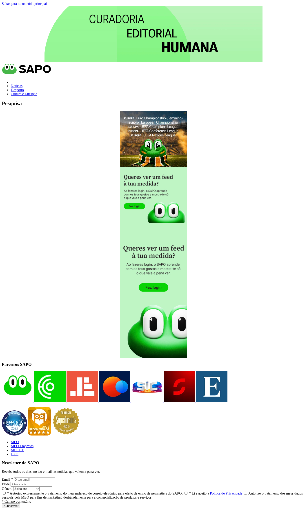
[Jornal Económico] (82, 401)
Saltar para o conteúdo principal (24, 4)
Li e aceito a (216, 493)
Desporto (17, 90)
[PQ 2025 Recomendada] (40, 434)
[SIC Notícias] (179, 401)
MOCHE (17, 450)
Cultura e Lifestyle (24, 94)
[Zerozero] (114, 401)
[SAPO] (17, 401)
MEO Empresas (22, 446)
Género (7, 488)
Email (7, 479)
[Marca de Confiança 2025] (15, 434)
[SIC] (146, 401)
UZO (14, 454)
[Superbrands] (66, 434)
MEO (15, 442)
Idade (6, 484)
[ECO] (49, 401)
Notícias (16, 86)
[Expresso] (211, 401)
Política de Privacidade (226, 493)
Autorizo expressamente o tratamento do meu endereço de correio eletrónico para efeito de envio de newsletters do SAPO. (95, 493)
